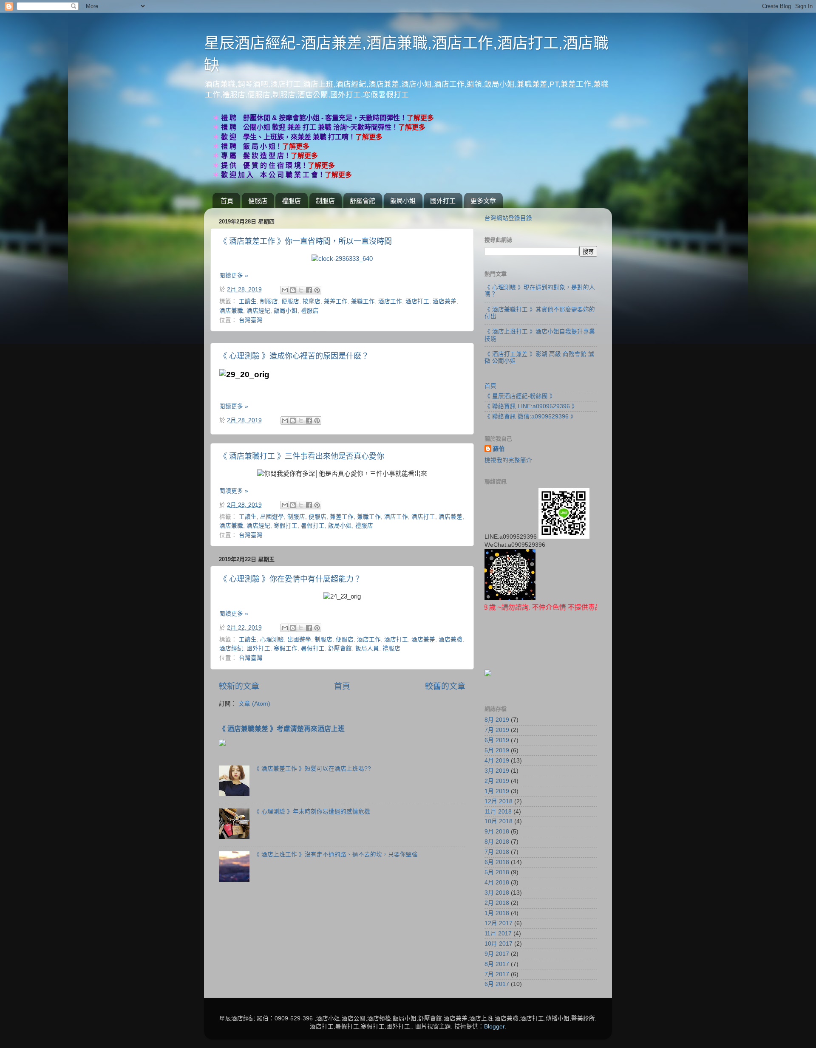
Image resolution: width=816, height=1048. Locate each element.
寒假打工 (286, 526)
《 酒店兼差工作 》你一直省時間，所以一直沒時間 (305, 241)
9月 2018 (496, 831)
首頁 (227, 200)
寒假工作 (286, 648)
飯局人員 (367, 648)
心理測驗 (272, 639)
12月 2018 (498, 801)
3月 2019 (496, 771)
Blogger (494, 1026)
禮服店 (291, 200)
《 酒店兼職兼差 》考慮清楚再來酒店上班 (282, 728)
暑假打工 (313, 526)
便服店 (257, 200)
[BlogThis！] (293, 290)
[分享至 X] (301, 290)
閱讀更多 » (233, 275)
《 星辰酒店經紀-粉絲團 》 (519, 396)
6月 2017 (496, 984)
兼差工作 (336, 301)
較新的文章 (239, 686)
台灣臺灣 (251, 320)
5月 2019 (496, 750)
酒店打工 (417, 301)
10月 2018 (498, 821)
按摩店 (311, 301)
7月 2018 (496, 852)
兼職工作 (363, 301)
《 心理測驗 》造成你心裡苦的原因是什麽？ (294, 356)
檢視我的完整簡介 (508, 460)
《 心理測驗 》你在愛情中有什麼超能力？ (290, 579)
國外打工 (443, 200)
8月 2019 (496, 720)
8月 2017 (496, 964)
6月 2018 (496, 862)
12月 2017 (498, 923)
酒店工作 (390, 301)
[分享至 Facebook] (309, 290)
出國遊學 (272, 517)
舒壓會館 (362, 200)
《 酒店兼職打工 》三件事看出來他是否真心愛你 (301, 456)
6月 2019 (496, 740)
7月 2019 (496, 730)
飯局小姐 (403, 200)
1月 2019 (496, 791)
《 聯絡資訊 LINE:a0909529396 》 (531, 406)
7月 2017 (496, 974)
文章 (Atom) (254, 704)
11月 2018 (498, 811)
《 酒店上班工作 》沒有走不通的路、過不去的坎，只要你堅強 (336, 854)
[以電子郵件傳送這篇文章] (284, 290)
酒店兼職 (231, 311)
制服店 (325, 200)
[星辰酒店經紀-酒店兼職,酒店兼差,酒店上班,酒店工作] (342, 258)
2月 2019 (496, 781)
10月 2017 (498, 944)
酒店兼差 (444, 301)
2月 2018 (496, 903)
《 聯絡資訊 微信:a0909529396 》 (530, 416)
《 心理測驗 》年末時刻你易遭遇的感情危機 (312, 811)
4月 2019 (496, 760)
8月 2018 (496, 842)
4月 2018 (496, 882)
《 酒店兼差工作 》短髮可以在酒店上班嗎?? (312, 769)
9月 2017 (496, 954)
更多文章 (483, 200)
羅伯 (499, 449)
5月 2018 (496, 872)
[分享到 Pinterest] (317, 290)
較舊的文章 (445, 686)
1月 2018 (496, 913)
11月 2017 (498, 933)
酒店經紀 (258, 311)
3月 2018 (496, 893)
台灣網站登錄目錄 (508, 218)
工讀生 (248, 301)
